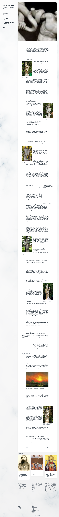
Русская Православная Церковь (50, 483)
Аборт (33, 506)
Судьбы (33, 493)
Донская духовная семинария (50, 496)
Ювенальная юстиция (35, 510)
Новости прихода (5, 14)
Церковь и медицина (22, 492)
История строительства (7, 24)
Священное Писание (22, 484)
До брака (33, 496)
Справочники (21, 491)
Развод (33, 509)
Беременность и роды (36, 495)
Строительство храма (6, 23)
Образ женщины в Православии (36, 483)
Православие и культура (23, 489)
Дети (33, 442)
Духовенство (6, 18)
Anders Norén (38, 515)
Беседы (20, 504)
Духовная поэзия (21, 488)
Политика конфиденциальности (9, 22)
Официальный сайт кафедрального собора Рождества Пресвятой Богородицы (51, 494)
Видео (19, 506)
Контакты (4, 27)
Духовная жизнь (21, 485)
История (20, 493)
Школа (33, 504)
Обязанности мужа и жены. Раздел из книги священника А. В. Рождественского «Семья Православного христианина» (24, 474)
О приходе (4, 15)
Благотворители (6, 26)
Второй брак (34, 508)
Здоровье (33, 511)
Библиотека (20, 483)
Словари (20, 490)
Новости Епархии (5, 13)
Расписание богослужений (8, 19)
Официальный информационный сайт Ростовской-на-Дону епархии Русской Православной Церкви (50, 491)
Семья (35, 442)
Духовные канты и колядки (23, 505)
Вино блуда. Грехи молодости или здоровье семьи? (36, 472)
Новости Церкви (5, 12)
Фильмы (20, 507)
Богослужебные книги (22, 486)
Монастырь (34, 488)
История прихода (6, 17)
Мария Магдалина (8, 5)
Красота (32, 512)
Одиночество (34, 507)
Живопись (20, 496)
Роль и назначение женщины (37, 484)
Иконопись (20, 495)
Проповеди (20, 487)
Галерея (19, 494)
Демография (34, 505)
